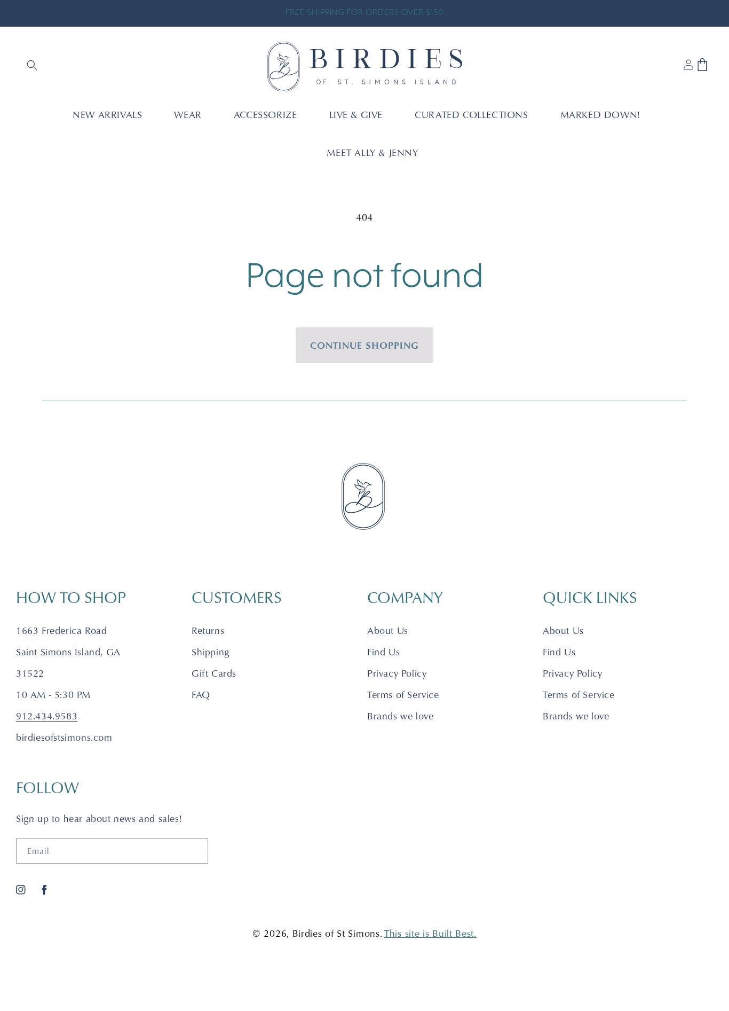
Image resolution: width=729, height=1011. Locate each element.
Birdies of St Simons (336, 933)
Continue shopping (364, 345)
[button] (33, 66)
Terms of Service (403, 694)
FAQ (201, 694)
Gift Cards (214, 673)
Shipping (210, 652)
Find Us (383, 652)
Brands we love (400, 716)
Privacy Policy (396, 673)
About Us (387, 630)
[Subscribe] (196, 851)
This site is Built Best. (430, 933)
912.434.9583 (46, 716)
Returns (208, 630)
